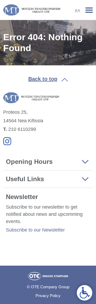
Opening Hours (29, 161)
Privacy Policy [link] (48, 295)
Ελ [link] (77, 11)
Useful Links (25, 179)
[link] (84, 292)
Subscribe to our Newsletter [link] (35, 230)
